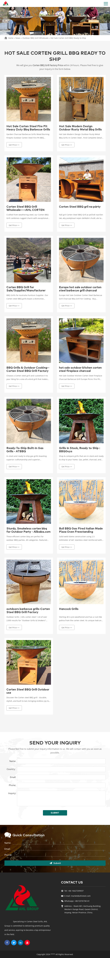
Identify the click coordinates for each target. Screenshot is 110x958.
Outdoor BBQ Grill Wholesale (35, 38)
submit (55, 813)
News (17, 38)
